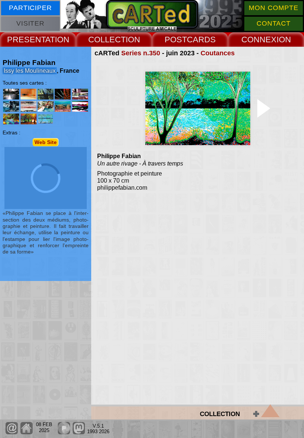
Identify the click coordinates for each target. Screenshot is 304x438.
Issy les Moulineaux (30, 71)
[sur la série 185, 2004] (28, 106)
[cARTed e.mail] (11, 432)
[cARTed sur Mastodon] (79, 432)
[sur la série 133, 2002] (79, 94)
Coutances (218, 53)
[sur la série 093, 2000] (28, 94)
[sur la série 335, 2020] (28, 119)
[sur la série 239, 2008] (45, 106)
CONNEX (259, 39)
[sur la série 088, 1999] (11, 94)
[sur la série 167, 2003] (11, 106)
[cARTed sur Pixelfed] (64, 432)
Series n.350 (140, 53)
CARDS (201, 39)
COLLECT (107, 39)
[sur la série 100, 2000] (45, 94)
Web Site (45, 142)
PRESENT (26, 39)
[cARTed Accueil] (26, 432)
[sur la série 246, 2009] (62, 106)
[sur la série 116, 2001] (62, 94)
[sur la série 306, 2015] (11, 119)
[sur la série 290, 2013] (79, 106)
